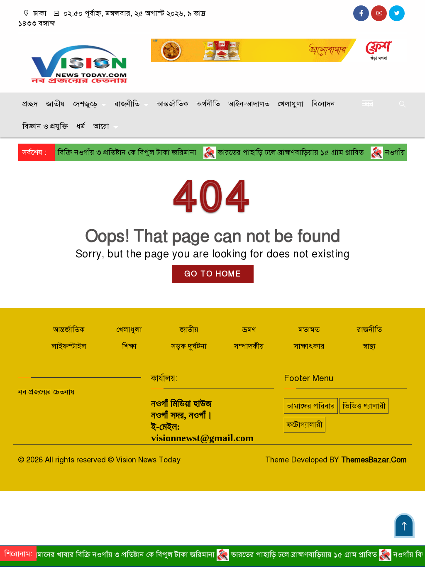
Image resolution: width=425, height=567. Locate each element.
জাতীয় (55, 103)
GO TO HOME (212, 274)
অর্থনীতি (208, 103)
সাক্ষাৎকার (309, 346)
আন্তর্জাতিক (172, 103)
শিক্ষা (129, 346)
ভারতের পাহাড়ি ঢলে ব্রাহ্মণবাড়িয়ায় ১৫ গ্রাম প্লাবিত (279, 152)
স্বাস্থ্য (369, 346)
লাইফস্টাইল (68, 346)
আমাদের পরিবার (311, 406)
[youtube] (379, 13)
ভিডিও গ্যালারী (364, 406)
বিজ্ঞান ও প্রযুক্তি (45, 126)
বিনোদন (323, 103)
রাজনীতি (127, 103)
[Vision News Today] (79, 61)
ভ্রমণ (249, 329)
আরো (101, 126)
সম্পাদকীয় (249, 346)
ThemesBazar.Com (374, 459)
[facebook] (361, 13)
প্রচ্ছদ (30, 103)
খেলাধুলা (290, 103)
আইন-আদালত (248, 103)
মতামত (309, 329)
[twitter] (397, 13)
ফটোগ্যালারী (304, 424)
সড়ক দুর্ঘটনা (189, 346)
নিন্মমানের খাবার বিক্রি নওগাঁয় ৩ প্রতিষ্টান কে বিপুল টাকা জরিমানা (109, 554)
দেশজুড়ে (85, 103)
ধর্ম (80, 126)
